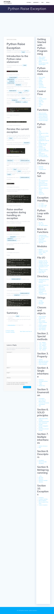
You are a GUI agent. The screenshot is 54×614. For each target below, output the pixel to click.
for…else (40, 222)
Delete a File (41, 272)
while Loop (41, 101)
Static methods (42, 329)
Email (8, 372)
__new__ (40, 476)
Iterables (41, 146)
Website (9, 377)
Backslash (41, 303)
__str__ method (42, 342)
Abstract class (42, 385)
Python (29, 2)
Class (40, 319)
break (40, 103)
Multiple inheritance (43, 446)
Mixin (40, 447)
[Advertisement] (27, 26)
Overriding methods (43, 381)
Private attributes (42, 326)
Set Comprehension (43, 180)
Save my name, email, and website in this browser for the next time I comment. (17, 383)
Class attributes (42, 328)
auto (40, 405)
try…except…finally (43, 205)
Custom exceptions (43, 505)
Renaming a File (42, 271)
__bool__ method (42, 348)
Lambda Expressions (43, 119)
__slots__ (41, 384)
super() (40, 382)
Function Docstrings (43, 120)
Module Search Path (43, 251)
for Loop (41, 100)
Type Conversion (42, 87)
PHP (42, 2)
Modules (41, 249)
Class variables (42, 321)
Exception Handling (43, 499)
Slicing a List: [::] (42, 137)
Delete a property (43, 364)
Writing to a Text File (43, 262)
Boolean (40, 83)
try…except (41, 203)
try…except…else (42, 206)
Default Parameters (43, 114)
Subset (40, 191)
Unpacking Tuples (43, 235)
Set (39, 179)
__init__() (40, 324)
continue (41, 104)
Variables (41, 78)
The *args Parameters (44, 236)
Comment (9, 352)
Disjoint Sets (41, 194)
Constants (41, 84)
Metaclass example (43, 480)
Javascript (35, 2)
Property (41, 359)
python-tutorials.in (11, 325)
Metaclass (41, 479)
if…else (40, 97)
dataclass (41, 482)
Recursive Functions (43, 117)
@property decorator (43, 361)
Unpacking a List (42, 139)
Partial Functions (42, 241)
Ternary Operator (42, 98)
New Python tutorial (11, 39)
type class (41, 477)
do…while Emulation (43, 225)
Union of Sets (42, 182)
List (39, 130)
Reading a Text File (43, 261)
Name (8, 367)
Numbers (41, 81)
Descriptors (41, 460)
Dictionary (41, 166)
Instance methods (43, 322)
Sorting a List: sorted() (43, 136)
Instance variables (43, 325)
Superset (41, 192)
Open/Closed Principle (44, 421)
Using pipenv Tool (43, 294)
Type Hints (41, 242)
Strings (40, 80)
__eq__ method (42, 345)
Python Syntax (42, 77)
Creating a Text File (43, 263)
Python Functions (42, 113)
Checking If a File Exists (44, 265)
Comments (41, 86)
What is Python (42, 57)
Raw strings (41, 302)
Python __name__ (42, 252)
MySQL (47, 2)
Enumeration (42, 398)
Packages (41, 254)
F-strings (40, 300)
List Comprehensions (43, 156)
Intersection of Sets (43, 183)
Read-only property (43, 362)
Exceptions (41, 497)
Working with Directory (44, 279)
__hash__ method (42, 347)
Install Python (42, 58)
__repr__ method (42, 344)
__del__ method (42, 349)
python (8, 2)
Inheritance (41, 379)
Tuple (40, 131)
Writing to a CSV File (43, 269)
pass (40, 106)
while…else (41, 224)
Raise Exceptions (42, 500)
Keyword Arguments (43, 116)
